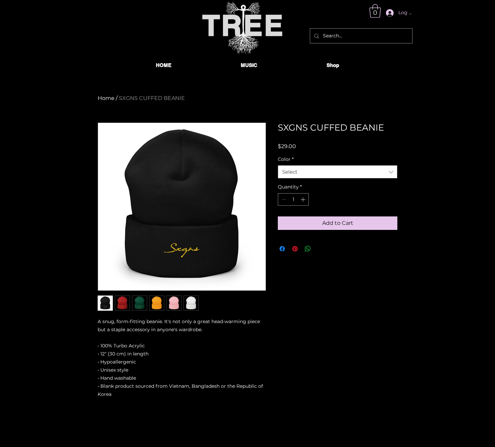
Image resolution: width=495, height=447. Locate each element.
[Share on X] (321, 249)
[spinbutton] (293, 199)
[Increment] (303, 199)
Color (286, 159)
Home (106, 98)
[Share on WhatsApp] (308, 249)
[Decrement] (283, 199)
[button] (375, 11)
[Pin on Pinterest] (295, 249)
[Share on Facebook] (282, 249)
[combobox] (337, 171)
